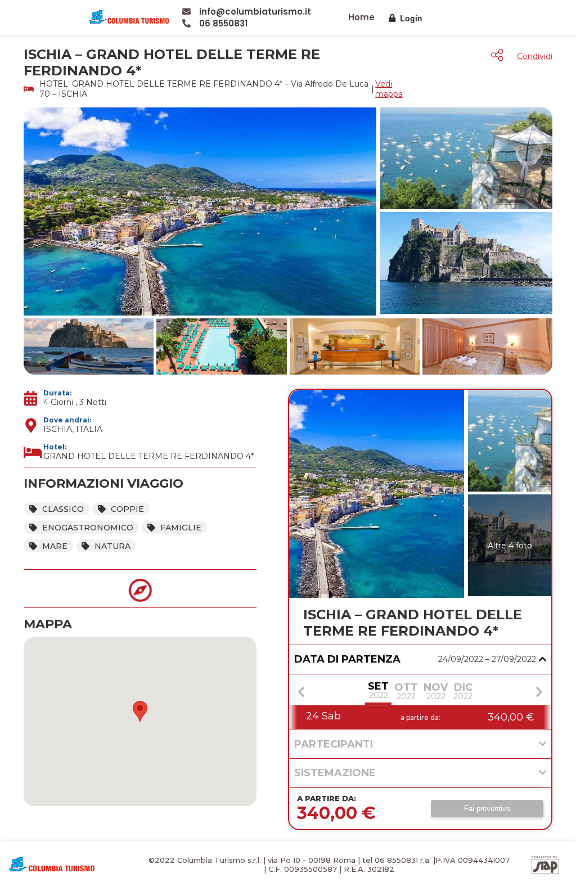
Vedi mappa (389, 89)
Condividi (534, 56)
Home (361, 17)
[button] (140, 711)
